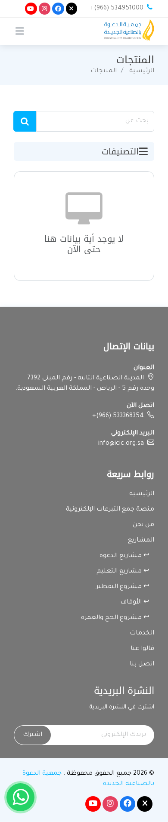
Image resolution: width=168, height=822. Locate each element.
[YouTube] (31, 9)
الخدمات (142, 633)
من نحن (143, 525)
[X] (72, 9)
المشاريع (141, 540)
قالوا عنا (142, 649)
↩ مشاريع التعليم (125, 571)
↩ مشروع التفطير (125, 587)
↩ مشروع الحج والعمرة (117, 618)
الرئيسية (141, 71)
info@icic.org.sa (121, 443)
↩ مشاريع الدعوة (127, 556)
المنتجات (103, 71)
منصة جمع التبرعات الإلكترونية (110, 509)
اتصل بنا (142, 664)
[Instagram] (44, 9)
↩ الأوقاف (137, 602)
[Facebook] (58, 9)
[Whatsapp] (20, 797)
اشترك (32, 735)
